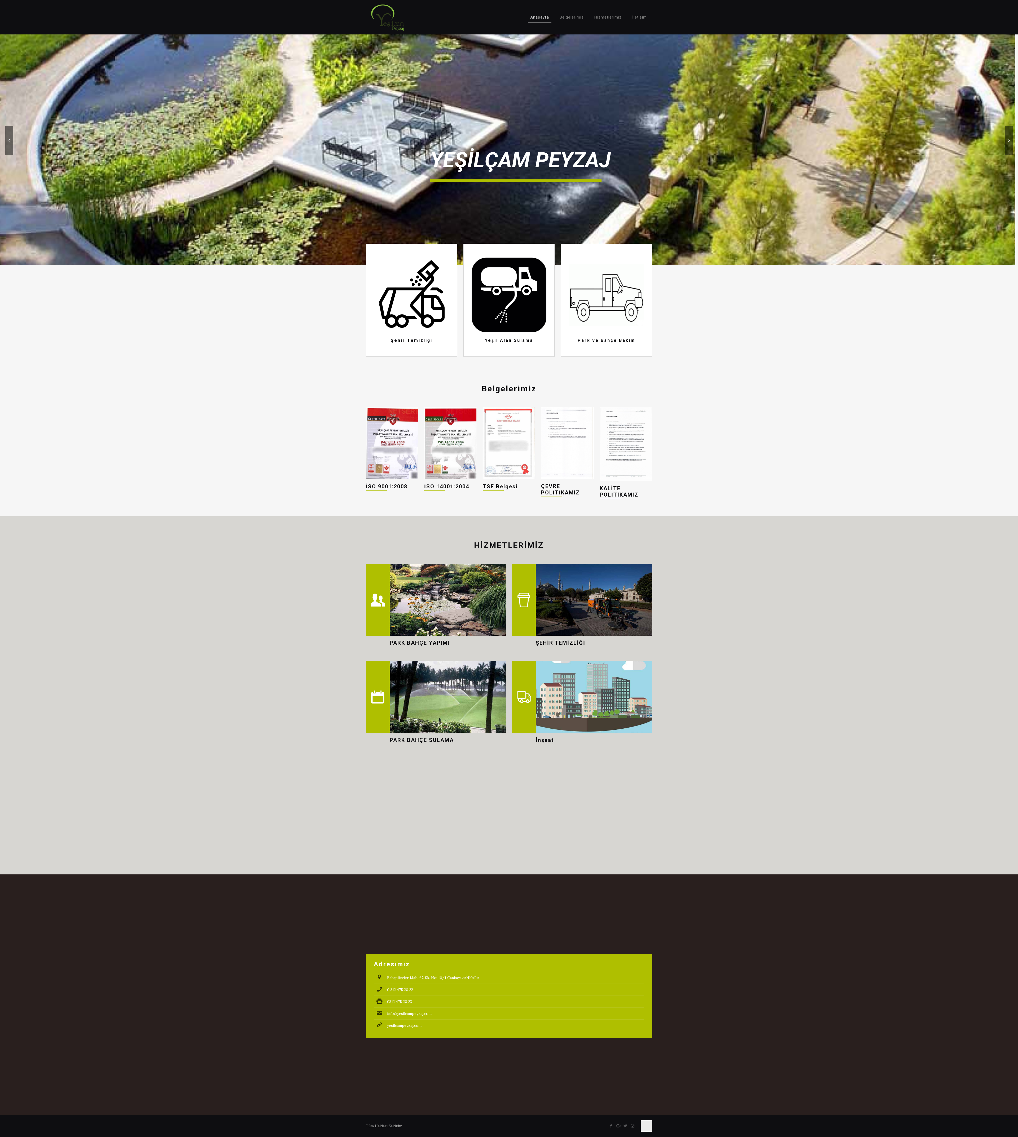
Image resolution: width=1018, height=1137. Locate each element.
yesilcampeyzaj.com (404, 1025)
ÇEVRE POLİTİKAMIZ (560, 489)
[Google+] (618, 1125)
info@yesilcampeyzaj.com (409, 1013)
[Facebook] (611, 1125)
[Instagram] (632, 1125)
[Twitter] (625, 1125)
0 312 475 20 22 (400, 989)
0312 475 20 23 (399, 1001)
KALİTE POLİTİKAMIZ (619, 491)
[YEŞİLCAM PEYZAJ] (387, 17)
